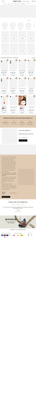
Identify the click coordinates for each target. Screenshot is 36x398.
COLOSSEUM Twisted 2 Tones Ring (31, 107)
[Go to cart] (34, 1)
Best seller (5, 29)
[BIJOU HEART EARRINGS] (31, 82)
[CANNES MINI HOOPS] (22, 82)
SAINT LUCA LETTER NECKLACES (13, 107)
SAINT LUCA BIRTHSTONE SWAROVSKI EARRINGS (22, 107)
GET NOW (5, 38)
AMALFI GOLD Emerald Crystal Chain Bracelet (31, 71)
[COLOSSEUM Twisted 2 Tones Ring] (31, 100)
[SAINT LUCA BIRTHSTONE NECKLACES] (4, 100)
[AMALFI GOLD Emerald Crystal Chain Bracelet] (31, 64)
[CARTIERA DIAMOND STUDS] (13, 82)
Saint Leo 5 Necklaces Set (13, 71)
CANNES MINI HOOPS (22, 88)
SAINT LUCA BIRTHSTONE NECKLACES (4, 107)
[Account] (33, 1)
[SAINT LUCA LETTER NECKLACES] (13, 100)
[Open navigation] (2, 1)
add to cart (4, 75)
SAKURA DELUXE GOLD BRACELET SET (4, 71)
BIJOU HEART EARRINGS (31, 89)
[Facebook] (28, 235)
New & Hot (9, 57)
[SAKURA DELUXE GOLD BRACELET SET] (4, 64)
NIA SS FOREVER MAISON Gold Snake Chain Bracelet (22, 71)
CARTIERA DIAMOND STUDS (13, 89)
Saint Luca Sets (28, 29)
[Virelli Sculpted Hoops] (9, 136)
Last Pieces (15, 57)
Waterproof (20, 29)
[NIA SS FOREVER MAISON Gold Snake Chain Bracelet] (22, 64)
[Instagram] (31, 235)
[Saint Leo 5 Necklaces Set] (13, 64)
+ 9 (6, 108)
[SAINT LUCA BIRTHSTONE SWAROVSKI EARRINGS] (22, 100)
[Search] (4, 1)
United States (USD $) (26, 1)
